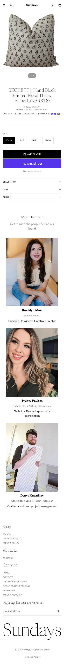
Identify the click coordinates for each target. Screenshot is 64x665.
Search (7, 534)
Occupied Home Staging (16, 586)
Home (6, 572)
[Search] (11, 5)
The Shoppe (9, 590)
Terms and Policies (32, 657)
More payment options (32, 171)
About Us (8, 558)
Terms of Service (12, 538)
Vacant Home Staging (15, 581)
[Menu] (4, 5)
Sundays (26, 649)
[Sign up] (57, 611)
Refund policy (11, 543)
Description (9, 182)
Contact (8, 577)
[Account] (52, 5)
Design (6, 197)
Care (5, 189)
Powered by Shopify (40, 649)
